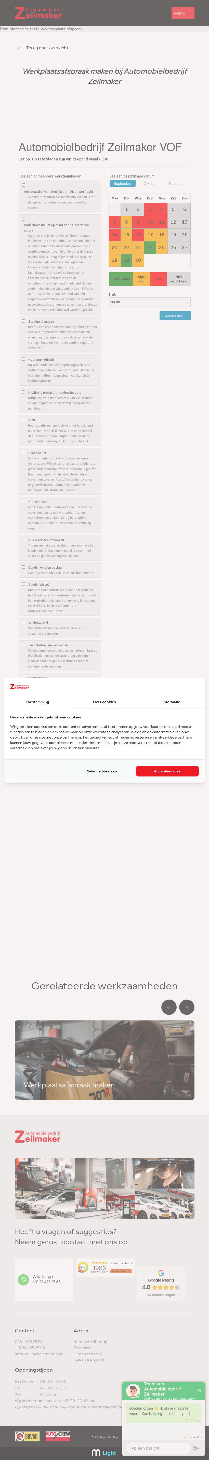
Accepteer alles (167, 771)
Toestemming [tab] (37, 702)
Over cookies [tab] (104, 702)
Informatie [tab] (171, 702)
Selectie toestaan (102, 771)
